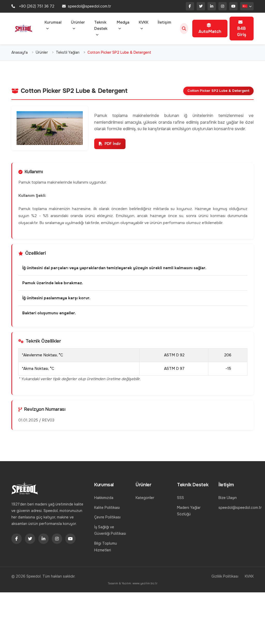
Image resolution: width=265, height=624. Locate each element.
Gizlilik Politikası (224, 576)
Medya (123, 22)
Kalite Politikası (107, 507)
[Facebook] (190, 6)
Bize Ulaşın (227, 497)
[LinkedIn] (212, 6)
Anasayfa (19, 52)
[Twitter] (201, 6)
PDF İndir (113, 143)
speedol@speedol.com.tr (240, 507)
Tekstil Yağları (67, 52)
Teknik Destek (100, 25)
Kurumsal (53, 22)
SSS (180, 497)
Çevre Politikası (107, 517)
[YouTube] (233, 6)
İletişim (164, 22)
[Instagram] (222, 6)
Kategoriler (145, 497)
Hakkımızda (103, 497)
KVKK (143, 22)
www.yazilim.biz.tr (144, 583)
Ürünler (78, 22)
